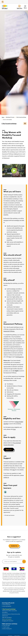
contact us (6, 477)
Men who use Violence (7, 617)
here (10, 357)
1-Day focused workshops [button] (9, 609)
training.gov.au (19, 357)
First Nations (5, 612)
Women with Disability (7, 619)
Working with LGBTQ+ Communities (10, 610)
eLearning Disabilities (7, 606)
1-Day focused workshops (9, 123)
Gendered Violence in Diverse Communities (11, 614)
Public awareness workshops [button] (9, 623)
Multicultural (5, 615)
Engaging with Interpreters (8, 620)
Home (3, 117)
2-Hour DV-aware (6, 625)
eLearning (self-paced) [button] (8, 603)
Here (14, 429)
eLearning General (6, 604)
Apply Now (19, 8)
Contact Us (14, 546)
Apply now (9, 449)
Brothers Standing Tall (7, 628)
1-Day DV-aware (6, 627)
